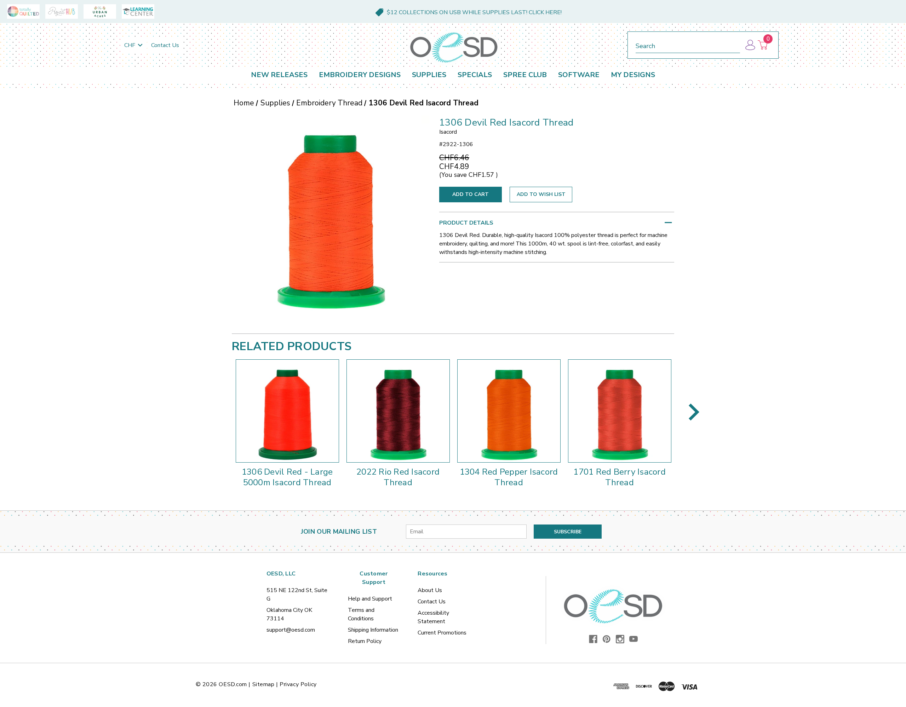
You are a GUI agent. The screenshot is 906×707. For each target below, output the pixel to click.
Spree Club (525, 75)
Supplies (429, 75)
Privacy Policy (298, 684)
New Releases (279, 75)
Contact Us (165, 45)
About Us (430, 590)
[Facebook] (593, 639)
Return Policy (365, 641)
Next (694, 412)
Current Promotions (442, 633)
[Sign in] (750, 45)
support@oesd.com (290, 630)
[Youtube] (633, 639)
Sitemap (263, 684)
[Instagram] (620, 639)
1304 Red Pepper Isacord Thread (509, 477)
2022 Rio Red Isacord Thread (398, 477)
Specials (475, 75)
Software (579, 75)
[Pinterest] (606, 639)
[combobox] (688, 44)
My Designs (633, 75)
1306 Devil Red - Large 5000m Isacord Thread (287, 477)
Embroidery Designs (360, 75)
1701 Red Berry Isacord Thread (619, 477)
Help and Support (370, 599)
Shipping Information (373, 630)
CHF (130, 45)
